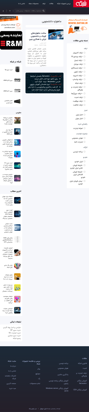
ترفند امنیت (78, 97)
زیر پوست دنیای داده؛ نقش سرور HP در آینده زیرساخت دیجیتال (7, 288)
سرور (33, 409)
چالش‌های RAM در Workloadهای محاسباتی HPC (7, 240)
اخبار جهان (79, 118)
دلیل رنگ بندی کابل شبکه (8, 266)
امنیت (85, 368)
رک (39, 378)
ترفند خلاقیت (78, 105)
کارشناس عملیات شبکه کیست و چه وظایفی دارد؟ (7, 311)
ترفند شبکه (79, 83)
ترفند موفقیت (78, 101)
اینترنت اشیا (78, 142)
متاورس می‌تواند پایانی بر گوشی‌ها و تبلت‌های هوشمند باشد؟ (7, 121)
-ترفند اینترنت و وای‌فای (77, 88)
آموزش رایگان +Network (82, 382)
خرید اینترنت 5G (15, 333)
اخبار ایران (79, 114)
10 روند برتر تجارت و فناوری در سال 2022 (7, 132)
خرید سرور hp (8, 70)
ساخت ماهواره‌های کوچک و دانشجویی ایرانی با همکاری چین (37, 36)
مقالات (51, 3)
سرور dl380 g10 (7, 80)
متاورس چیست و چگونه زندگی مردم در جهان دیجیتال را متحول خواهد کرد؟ (7, 178)
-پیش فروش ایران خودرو (76, 182)
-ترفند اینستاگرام (77, 68)
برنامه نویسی (78, 151)
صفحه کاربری (11, 383)
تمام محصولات (35, 383)
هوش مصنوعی (77, 138)
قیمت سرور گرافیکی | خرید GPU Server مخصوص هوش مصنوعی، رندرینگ (7, 214)
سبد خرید (12, 388)
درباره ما (13, 366)
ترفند (43, 3)
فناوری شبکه (82, 363)
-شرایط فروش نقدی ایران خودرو (76, 166)
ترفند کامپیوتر (78, 52)
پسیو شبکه (17, 338)
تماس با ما (21, 3)
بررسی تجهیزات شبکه (64, 3)
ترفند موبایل (78, 64)
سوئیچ (38, 373)
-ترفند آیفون (78, 71)
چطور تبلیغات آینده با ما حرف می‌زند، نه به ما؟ (7, 277)
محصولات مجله (34, 3)
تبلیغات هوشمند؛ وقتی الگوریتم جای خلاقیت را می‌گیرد (7, 299)
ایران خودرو (79, 161)
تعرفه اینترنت (78, 128)
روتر (38, 368)
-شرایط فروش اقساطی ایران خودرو (79, 174)
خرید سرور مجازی (14, 335)
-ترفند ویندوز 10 (77, 56)
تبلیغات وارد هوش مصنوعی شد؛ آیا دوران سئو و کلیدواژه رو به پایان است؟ (7, 201)
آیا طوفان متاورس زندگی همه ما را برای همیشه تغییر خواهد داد (7, 143)
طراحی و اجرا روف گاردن (12, 327)
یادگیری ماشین (63, 374)
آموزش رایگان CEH (80, 389)
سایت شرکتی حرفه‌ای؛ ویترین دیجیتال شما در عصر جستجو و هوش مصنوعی (8, 228)
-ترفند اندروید (78, 75)
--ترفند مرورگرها (77, 93)
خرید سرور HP (15, 330)
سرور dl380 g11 (7, 91)
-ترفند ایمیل (78, 60)
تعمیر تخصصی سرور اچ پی (8, 102)
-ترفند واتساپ (78, 79)
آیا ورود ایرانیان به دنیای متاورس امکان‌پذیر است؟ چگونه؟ (7, 154)
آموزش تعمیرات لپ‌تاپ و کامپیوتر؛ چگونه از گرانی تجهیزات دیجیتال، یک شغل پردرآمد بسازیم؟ (7, 253)
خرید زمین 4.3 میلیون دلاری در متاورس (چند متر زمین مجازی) (7, 166)
